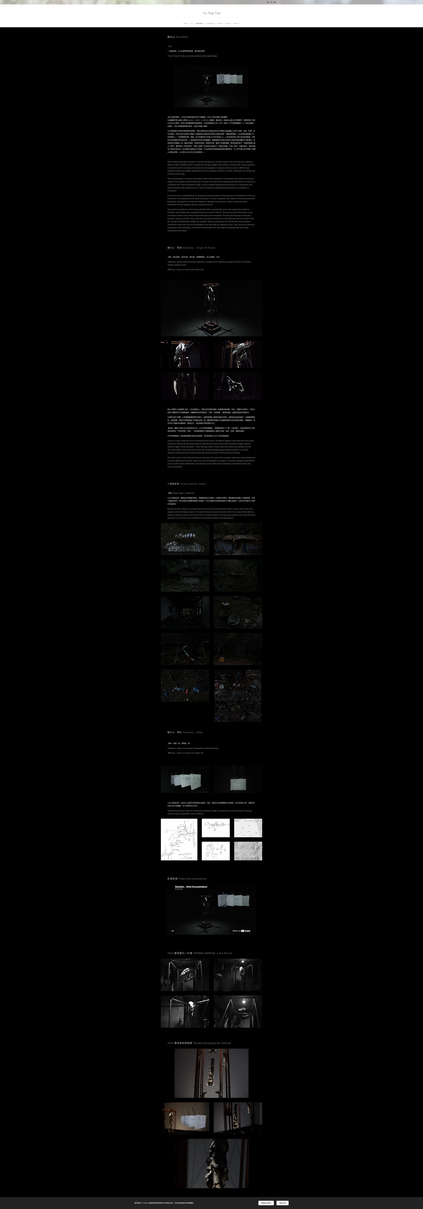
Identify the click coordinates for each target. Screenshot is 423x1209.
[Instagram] (271, 2)
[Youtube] (274, 2)
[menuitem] (187, 23)
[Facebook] (268, 2)
